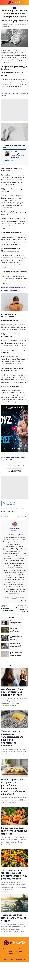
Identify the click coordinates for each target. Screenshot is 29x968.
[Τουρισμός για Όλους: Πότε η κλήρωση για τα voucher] (14, 903)
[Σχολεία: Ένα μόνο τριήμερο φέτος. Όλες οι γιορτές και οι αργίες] (5, 630)
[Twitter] (22, 516)
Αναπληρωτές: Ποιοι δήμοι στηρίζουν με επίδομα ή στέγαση (12, 692)
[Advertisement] (14, 110)
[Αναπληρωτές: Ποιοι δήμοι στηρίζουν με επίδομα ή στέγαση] (14, 677)
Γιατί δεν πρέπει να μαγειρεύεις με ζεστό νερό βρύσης (17, 155)
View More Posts (14, 530)
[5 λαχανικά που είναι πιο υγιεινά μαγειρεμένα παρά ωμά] (14, 816)
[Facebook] (18, 516)
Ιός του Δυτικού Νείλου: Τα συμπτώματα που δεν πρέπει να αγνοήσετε (16, 654)
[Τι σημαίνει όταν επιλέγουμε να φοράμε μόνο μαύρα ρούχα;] (5, 622)
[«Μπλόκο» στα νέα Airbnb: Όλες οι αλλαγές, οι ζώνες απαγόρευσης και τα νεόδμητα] (5, 646)
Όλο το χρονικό (9, 160)
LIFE (14, 7)
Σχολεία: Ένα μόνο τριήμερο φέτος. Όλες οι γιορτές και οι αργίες (16, 630)
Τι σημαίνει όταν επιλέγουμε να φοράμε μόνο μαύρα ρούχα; (15, 622)
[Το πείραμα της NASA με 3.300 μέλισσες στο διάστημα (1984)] (5, 638)
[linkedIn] (25, 516)
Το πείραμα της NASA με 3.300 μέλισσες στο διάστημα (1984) (16, 638)
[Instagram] (23, 601)
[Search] (27, 2)
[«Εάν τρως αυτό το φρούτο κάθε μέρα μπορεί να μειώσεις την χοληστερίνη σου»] (14, 858)
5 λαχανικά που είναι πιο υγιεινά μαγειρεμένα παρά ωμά (14, 831)
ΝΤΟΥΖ (14, 511)
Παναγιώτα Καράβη (6, 26)
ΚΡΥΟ (5, 147)
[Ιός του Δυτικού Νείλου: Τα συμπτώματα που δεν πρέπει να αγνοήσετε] (5, 654)
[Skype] (25, 601)
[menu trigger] (2, 2)
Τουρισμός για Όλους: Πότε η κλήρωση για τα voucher (13, 918)
